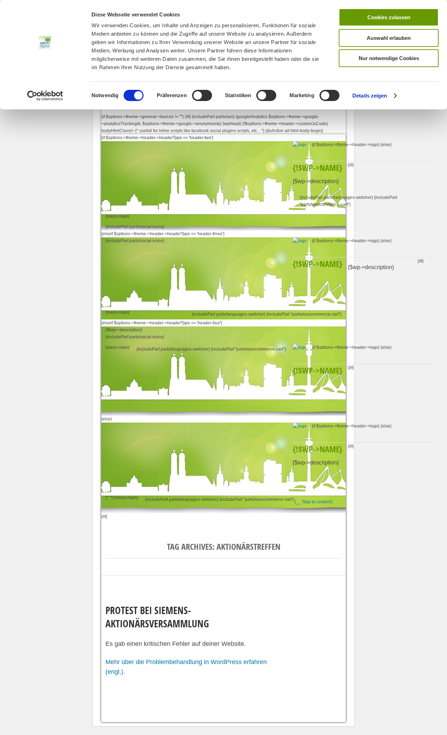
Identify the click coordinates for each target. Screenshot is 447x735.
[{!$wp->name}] (302, 144)
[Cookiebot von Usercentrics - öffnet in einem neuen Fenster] (45, 96)
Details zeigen (369, 96)
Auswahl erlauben (389, 38)
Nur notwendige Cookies (389, 58)
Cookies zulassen (388, 17)
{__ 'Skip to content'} (313, 501)
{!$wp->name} (318, 167)
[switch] (202, 95)
